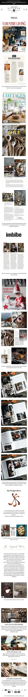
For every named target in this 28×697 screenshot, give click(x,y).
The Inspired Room (8, 573)
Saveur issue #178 (14, 539)
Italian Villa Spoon (8, 538)
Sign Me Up (14, 659)
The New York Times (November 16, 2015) (14, 516)
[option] (14, 2)
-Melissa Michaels (8, 570)
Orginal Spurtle (7, 86)
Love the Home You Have (12, 572)
